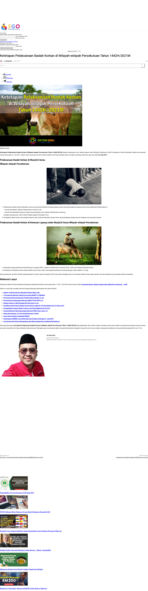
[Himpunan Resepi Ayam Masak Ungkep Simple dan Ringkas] (14, 566)
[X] (129, 27)
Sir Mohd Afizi (8, 61)
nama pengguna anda (21, 36)
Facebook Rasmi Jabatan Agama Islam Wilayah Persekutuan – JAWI (104, 284)
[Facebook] (122, 27)
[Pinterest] (47, 342)
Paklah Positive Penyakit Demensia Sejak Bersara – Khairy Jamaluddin (25, 550)
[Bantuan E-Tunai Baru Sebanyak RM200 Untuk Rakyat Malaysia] (14, 585)
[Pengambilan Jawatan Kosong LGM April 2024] (14, 489)
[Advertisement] (74, 390)
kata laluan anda (20, 38)
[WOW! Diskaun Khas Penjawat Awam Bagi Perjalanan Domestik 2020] (14, 508)
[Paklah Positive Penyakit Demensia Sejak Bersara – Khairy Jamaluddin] (14, 547)
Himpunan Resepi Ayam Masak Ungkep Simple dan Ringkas (21, 569)
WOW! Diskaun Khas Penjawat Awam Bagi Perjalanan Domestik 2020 (25, 512)
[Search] (143, 66)
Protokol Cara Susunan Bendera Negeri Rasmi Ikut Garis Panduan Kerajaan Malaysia (31, 531)
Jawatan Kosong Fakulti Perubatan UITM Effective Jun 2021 (132, 457)
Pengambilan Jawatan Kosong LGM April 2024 (17, 493)
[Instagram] (125, 27)
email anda (19, 46)
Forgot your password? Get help (8, 41)
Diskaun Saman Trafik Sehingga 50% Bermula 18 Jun (21, 303)
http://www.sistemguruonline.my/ (53, 337)
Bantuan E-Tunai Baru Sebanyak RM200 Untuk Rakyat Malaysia (23, 588)
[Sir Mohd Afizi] (1, 61)
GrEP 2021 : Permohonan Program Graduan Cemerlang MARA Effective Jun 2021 (21, 457)
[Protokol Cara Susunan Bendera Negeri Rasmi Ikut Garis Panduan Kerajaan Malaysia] (14, 527)
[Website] (49, 342)
